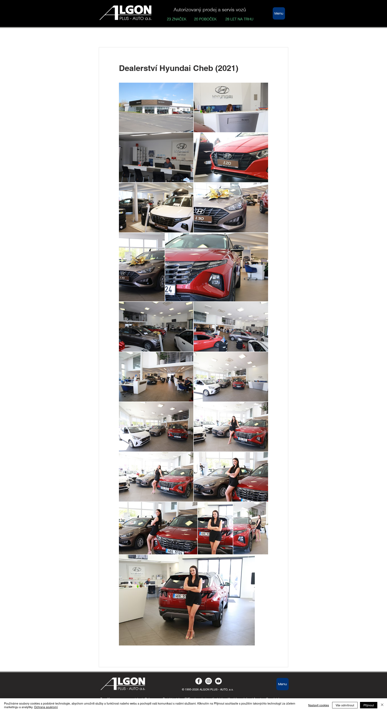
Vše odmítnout (345, 705)
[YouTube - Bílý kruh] (218, 681)
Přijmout (368, 705)
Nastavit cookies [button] (318, 705)
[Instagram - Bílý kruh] (208, 681)
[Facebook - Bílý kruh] (198, 681)
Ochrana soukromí (46, 707)
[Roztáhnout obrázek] (156, 107)
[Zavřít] (382, 705)
